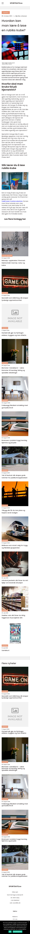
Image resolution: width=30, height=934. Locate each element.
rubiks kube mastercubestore (12, 201)
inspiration (5, 12)
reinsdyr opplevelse (7, 255)
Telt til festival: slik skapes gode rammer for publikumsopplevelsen (14, 476)
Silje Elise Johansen (21, 16)
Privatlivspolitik (18, 931)
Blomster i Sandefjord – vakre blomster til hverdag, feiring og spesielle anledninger (13, 370)
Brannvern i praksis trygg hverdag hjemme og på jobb (14, 441)
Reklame (15, 916)
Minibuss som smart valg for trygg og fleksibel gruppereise (15, 546)
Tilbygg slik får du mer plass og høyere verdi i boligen (13, 511)
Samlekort (5, 650)
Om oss (15, 919)
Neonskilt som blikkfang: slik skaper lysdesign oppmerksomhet (15, 299)
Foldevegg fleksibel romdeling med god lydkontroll (15, 406)
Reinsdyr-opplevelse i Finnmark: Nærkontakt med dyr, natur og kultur (13, 262)
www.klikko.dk (16, 903)
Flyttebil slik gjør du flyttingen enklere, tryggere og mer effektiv (14, 334)
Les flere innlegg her (15, 219)
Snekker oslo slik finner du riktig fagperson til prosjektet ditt (13, 616)
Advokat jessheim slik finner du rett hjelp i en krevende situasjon (15, 581)
